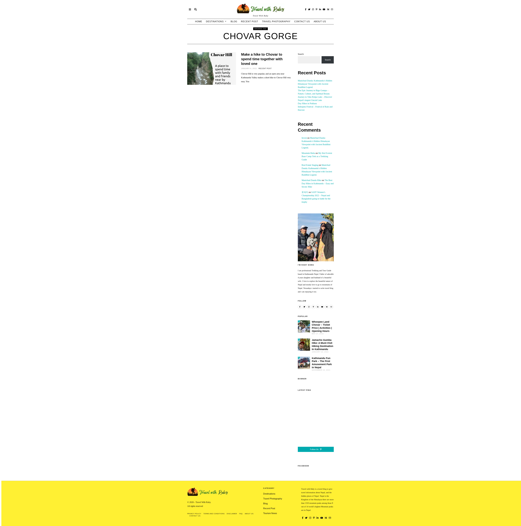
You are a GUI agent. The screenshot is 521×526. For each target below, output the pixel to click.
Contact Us (302, 21)
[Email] (332, 9)
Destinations (215, 21)
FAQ (241, 513)
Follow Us (314, 449)
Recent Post (249, 21)
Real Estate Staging (310, 165)
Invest (304, 138)
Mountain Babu (308, 153)
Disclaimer (232, 513)
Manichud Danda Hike (311, 180)
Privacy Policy (194, 513)
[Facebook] (305, 9)
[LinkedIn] (320, 9)
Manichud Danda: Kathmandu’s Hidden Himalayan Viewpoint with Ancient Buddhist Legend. (315, 84)
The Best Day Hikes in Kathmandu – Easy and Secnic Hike (318, 183)
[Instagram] (313, 9)
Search (301, 54)
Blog (234, 21)
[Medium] (328, 9)
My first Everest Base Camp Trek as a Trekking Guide (317, 156)
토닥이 (305, 192)
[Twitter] (309, 9)
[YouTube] (324, 9)
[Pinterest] (316, 9)
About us (320, 21)
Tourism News (270, 513)
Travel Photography (276, 21)
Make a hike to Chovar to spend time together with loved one (262, 59)
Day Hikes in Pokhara (307, 103)
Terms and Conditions (214, 513)
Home (198, 21)
